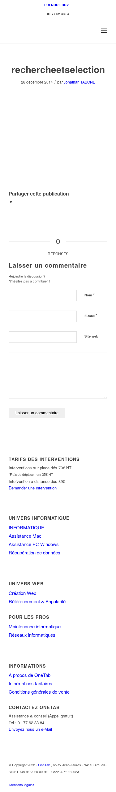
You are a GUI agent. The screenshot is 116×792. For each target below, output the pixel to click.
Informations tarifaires (30, 683)
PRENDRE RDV (56, 4)
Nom (89, 295)
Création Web (22, 593)
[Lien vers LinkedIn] (102, 778)
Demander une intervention (33, 488)
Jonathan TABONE (79, 81)
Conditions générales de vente (39, 691)
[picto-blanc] (48, 30)
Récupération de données (34, 552)
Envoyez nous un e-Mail (30, 729)
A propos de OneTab (29, 675)
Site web (91, 336)
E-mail (90, 315)
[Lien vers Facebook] (93, 778)
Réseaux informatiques (32, 634)
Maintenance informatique (35, 626)
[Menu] (104, 30)
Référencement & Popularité (37, 601)
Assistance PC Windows (34, 544)
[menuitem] (56, 4)
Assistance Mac (25, 535)
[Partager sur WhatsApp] (17, 201)
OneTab (44, 764)
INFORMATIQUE (26, 527)
